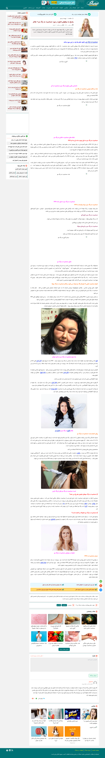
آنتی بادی (39, 361)
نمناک (82, 8)
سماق (86, 504)
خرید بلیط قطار (13, 176)
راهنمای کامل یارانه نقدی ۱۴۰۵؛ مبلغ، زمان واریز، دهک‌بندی (49, 589)
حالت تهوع (43, 373)
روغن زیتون (43, 563)
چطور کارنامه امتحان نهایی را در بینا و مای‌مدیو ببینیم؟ (19, 140)
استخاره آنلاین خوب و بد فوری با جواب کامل (85, 589)
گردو (86, 506)
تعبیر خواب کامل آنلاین (21, 169)
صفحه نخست (95, 750)
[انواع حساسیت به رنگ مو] (64, 475)
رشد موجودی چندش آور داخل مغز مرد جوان (52, 585)
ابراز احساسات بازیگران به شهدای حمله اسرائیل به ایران (19, 143)
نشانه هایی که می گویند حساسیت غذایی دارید (89, 627)
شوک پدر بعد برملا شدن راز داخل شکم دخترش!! (39, 722)
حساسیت (64, 605)
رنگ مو (58, 605)
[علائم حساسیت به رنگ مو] (64, 186)
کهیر (97, 361)
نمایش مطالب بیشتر (64, 649)
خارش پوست (54, 389)
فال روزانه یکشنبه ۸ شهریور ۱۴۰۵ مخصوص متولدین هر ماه (72, 739)
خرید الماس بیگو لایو (72, 721)
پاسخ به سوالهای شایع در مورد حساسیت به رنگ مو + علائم (53, 22)
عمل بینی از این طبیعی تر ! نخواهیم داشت (85, 585)
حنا (64, 504)
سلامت (43, 8)
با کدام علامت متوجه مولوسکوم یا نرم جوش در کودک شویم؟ (39, 627)
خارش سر (57, 431)
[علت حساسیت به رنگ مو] (64, 411)
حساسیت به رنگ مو (92, 42)
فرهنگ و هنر (72, 8)
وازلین (78, 453)
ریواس (93, 504)
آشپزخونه (38, 8)
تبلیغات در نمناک (79, 750)
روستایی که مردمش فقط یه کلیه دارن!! (56, 722)
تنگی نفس (66, 373)
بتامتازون (53, 519)
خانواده (61, 8)
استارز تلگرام (12, 173)
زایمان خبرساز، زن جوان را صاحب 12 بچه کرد (89, 739)
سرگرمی (66, 8)
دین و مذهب (31, 8)
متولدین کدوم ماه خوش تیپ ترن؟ (56, 739)
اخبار (78, 8)
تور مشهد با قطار (23, 176)
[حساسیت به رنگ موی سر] (64, 247)
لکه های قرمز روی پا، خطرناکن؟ (56, 627)
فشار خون (54, 383)
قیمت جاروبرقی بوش (22, 173)
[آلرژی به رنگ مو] (64, 119)
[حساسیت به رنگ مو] (64, 71)
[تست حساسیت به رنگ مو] (64, 331)
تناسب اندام (55, 8)
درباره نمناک (88, 750)
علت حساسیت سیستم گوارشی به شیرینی (39, 644)
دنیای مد (48, 8)
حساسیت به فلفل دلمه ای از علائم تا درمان (56, 644)
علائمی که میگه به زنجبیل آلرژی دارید (72, 627)
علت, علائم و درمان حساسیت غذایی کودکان (72, 644)
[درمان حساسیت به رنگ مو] (64, 537)
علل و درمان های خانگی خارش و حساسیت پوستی (89, 644)
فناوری (25, 8)
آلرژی (68, 431)
